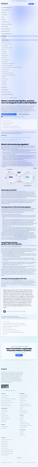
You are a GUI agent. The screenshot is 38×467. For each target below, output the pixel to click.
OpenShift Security (4, 411)
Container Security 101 (23, 410)
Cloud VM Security (4, 448)
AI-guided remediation (18, 285)
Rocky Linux (4, 82)
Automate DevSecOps (5, 395)
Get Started (31, 3)
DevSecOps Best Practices (6, 41)
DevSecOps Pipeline (5, 40)
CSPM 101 (21, 409)
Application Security (5, 9)
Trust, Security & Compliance (25, 423)
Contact (16, 0)
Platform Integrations (5, 454)
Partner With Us (3, 428)
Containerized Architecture (7, 24)
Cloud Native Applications (6, 7)
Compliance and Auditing (5, 400)
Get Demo (19, 355)
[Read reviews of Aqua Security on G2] (19, 386)
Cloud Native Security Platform (6, 439)
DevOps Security (5, 61)
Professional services (23, 427)
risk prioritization (9, 285)
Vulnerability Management (6, 33)
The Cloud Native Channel (24, 403)
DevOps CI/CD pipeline (30, 191)
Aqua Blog (21, 431)
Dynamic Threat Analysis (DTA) (6, 449)
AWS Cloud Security (23, 400)
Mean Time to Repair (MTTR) (7, 47)
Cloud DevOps (4, 51)
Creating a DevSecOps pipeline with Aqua (9, 140)
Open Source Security (5, 69)
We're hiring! (24, 0)
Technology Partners (4, 426)
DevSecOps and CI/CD (6, 124)
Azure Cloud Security (4, 415)
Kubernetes (4, 12)
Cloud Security (4, 87)
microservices (5, 151)
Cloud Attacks (4, 14)
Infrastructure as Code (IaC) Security (8, 63)
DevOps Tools (4, 53)
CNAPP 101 (21, 407)
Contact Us (22, 433)
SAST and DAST (30, 158)
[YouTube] (7, 390)
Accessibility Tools (34, 462)
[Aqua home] (4, 4)
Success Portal (22, 435)
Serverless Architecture (6, 28)
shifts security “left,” (10, 236)
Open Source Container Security (7, 453)
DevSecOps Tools (5, 78)
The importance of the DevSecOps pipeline (10, 126)
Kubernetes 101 (22, 398)
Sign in (13, 0)
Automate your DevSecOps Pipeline (9, 114)
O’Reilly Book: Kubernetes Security (26, 405)
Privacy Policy (19, 462)
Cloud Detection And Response (7, 94)
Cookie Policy (28, 462)
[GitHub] (9, 390)
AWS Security (3, 413)
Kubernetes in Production (6, 92)
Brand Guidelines (23, 422)
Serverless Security (4, 446)
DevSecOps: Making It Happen (24, 114)
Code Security (4, 57)
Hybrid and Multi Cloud (5, 403)
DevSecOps (4, 36)
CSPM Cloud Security (4, 441)
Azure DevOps (4, 84)
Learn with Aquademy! (24, 412)
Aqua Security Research (24, 395)
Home (2, 97)
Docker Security (4, 420)
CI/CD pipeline (26, 245)
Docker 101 (21, 402)
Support (20, 0)
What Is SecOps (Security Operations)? (8, 75)
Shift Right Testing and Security (7, 73)
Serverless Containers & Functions (7, 402)
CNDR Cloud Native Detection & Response (8, 398)
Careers (21, 420)
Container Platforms (5, 21)
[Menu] (36, 4)
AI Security (3, 19)
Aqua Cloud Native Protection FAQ (26, 425)
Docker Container (5, 26)
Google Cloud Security (5, 416)
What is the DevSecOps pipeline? (8, 122)
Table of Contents (6, 120)
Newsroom (22, 418)
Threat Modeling (4, 45)
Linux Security (4, 80)
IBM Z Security (3, 422)
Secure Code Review (5, 59)
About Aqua (22, 416)
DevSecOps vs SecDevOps (6, 43)
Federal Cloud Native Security (6, 405)
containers (21, 264)
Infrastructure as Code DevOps (7, 65)
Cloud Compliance (5, 89)
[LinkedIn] (2, 390)
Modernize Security (4, 397)
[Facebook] (14, 390)
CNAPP (3, 17)
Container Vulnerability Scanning (7, 451)
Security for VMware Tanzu (5, 418)
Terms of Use (24, 462)
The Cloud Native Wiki (23, 397)
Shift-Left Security (5, 71)
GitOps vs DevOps (5, 55)
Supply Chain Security (6, 31)
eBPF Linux (3, 49)
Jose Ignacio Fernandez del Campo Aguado (11, 116)
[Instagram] (11, 390)
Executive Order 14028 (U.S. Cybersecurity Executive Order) (12, 67)
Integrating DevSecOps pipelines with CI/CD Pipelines (11, 127)
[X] (4, 390)
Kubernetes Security (4, 410)
